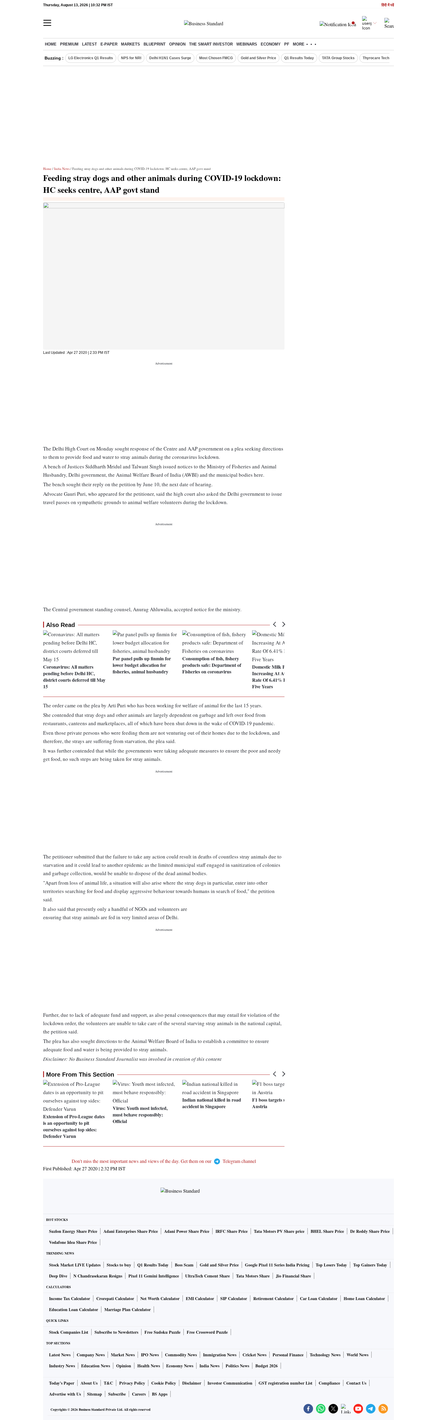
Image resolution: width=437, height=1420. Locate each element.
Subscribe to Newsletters (116, 1332)
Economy (271, 44)
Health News (148, 1366)
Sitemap (94, 1394)
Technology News (325, 1355)
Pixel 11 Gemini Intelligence (153, 1276)
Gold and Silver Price (258, 58)
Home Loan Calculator (364, 1298)
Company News (91, 1355)
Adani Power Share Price (186, 1231)
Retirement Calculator (273, 1298)
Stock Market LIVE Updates (74, 1265)
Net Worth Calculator (160, 1298)
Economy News (179, 1366)
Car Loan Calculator (318, 1298)
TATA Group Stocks (338, 58)
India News (62, 168)
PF (286, 44)
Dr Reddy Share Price (370, 1231)
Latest (89, 44)
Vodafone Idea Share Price (73, 1242)
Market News (123, 1355)
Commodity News (181, 1355)
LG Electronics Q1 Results (90, 58)
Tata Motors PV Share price (279, 1231)
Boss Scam (184, 1265)
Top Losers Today (331, 1265)
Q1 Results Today (299, 58)
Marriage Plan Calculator (127, 1309)
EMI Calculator (200, 1298)
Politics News (237, 1366)
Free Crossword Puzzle (207, 1332)
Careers (139, 1394)
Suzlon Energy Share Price (73, 1231)
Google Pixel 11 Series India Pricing (277, 1265)
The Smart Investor (211, 44)
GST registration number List (285, 1383)
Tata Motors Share (253, 1276)
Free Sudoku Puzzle (162, 1332)
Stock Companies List (68, 1332)
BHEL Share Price (327, 1231)
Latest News (59, 1355)
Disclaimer (191, 1383)
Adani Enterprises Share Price (130, 1231)
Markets (130, 44)
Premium (69, 44)
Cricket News (254, 1355)
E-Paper (108, 44)
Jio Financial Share (293, 1276)
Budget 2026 (266, 1366)
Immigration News (219, 1355)
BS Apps (159, 1394)
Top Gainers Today (370, 1265)
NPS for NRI (131, 58)
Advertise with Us (65, 1394)
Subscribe (117, 1394)
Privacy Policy (132, 1383)
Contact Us (356, 1383)
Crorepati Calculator (115, 1298)
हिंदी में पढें (387, 5)
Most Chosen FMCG (216, 58)
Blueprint (155, 44)
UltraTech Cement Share (207, 1276)
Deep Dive (58, 1276)
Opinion (177, 44)
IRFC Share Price (232, 1231)
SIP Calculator (233, 1298)
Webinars (246, 44)
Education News (95, 1366)
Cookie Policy (163, 1383)
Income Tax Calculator (69, 1298)
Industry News (62, 1366)
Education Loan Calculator (73, 1309)
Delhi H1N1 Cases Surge (170, 58)
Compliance (329, 1383)
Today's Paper (61, 1383)
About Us (89, 1383)
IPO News (150, 1355)
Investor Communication (230, 1383)
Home (50, 44)
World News (357, 1355)
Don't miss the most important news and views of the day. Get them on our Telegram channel (164, 1161)
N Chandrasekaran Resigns (97, 1276)
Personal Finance (288, 1355)
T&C (108, 1383)
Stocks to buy (119, 1265)
